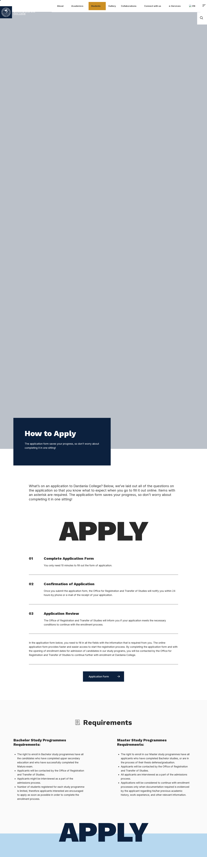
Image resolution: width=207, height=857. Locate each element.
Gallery (112, 6)
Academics (77, 6)
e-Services (175, 6)
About (60, 6)
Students (96, 6)
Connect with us (152, 6)
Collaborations (128, 6)
